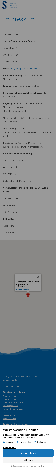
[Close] (38, 277)
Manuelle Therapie (10, 396)
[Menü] (53, 5)
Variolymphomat (9, 419)
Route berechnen (23, 290)
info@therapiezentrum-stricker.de (25, 68)
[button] (28, 295)
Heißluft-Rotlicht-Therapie (13, 409)
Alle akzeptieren (28, 453)
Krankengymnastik (10, 406)
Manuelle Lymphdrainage (13, 402)
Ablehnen (28, 460)
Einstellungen (9, 448)
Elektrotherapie (9, 415)
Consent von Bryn (38, 466)
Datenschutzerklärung (12, 380)
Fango (5, 412)
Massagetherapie (10, 399)
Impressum (7, 383)
